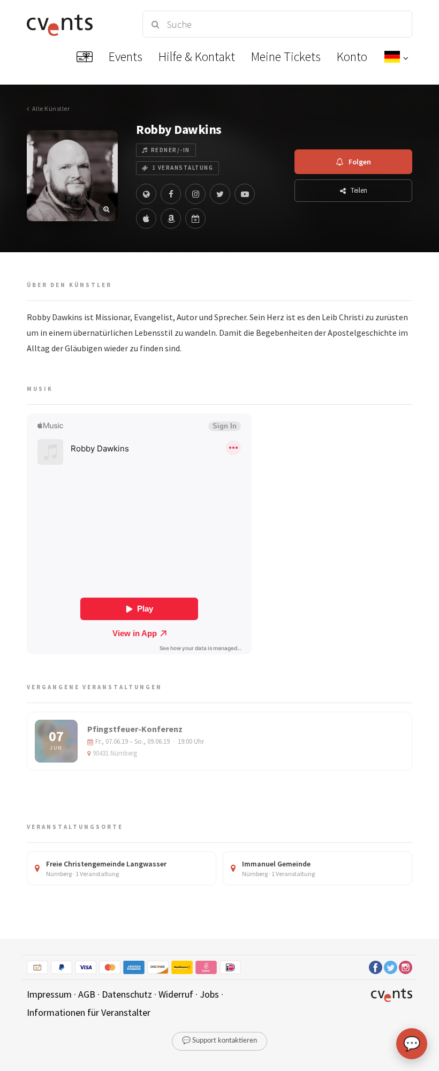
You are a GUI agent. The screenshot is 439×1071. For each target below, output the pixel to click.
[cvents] (75, 24)
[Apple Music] (146, 218)
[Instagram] (195, 194)
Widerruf (175, 994)
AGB (86, 994)
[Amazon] (171, 218)
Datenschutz (127, 994)
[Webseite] (146, 194)
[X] (220, 194)
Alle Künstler (51, 108)
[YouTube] (244, 194)
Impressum (49, 994)
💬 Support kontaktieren (219, 1040)
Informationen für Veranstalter (88, 1012)
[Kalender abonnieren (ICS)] (195, 218)
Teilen (359, 190)
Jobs (209, 994)
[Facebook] (171, 194)
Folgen (360, 162)
